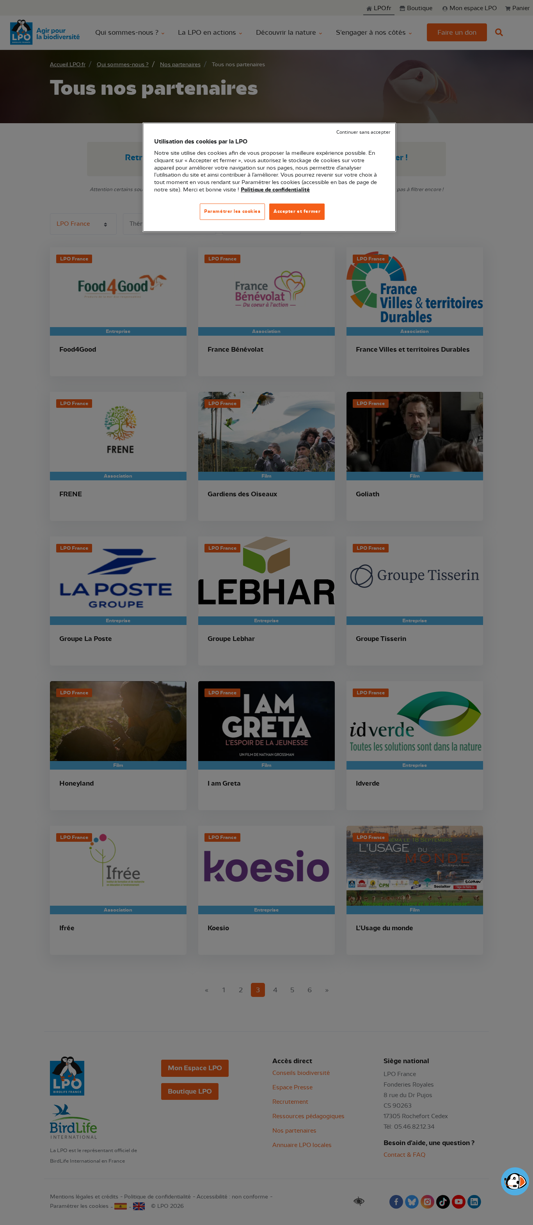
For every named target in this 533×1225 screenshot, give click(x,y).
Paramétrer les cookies (232, 211)
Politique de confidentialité (275, 190)
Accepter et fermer (297, 211)
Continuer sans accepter (363, 132)
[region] (269, 177)
